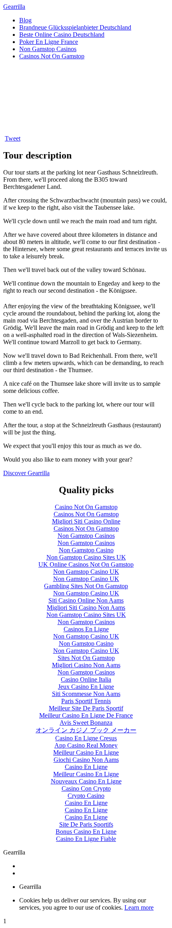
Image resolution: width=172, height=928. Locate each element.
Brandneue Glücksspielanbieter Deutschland (75, 27)
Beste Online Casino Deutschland (61, 34)
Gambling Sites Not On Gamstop (86, 586)
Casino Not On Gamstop (86, 507)
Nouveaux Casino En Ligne (86, 781)
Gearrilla (14, 6)
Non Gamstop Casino (86, 550)
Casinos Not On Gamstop (51, 56)
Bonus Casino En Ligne (86, 831)
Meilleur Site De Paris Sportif (86, 708)
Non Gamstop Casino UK (86, 571)
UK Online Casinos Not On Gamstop (86, 564)
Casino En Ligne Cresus (86, 738)
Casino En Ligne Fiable (86, 838)
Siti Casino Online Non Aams (86, 600)
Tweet (12, 138)
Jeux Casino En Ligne (86, 686)
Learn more (139, 907)
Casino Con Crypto (86, 788)
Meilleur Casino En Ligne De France (86, 715)
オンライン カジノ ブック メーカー (86, 730)
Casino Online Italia (86, 679)
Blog (25, 20)
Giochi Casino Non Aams (86, 759)
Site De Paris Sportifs (86, 824)
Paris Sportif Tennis (86, 701)
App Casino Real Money (86, 745)
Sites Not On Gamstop (86, 657)
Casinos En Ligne (86, 629)
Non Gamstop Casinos (47, 49)
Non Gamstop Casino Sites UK (86, 557)
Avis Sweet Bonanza (86, 722)
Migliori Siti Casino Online (86, 521)
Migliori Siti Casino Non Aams (86, 607)
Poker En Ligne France (48, 41)
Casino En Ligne (86, 766)
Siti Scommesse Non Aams (86, 693)
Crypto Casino (86, 795)
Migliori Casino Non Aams (86, 665)
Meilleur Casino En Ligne (86, 752)
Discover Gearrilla (26, 473)
